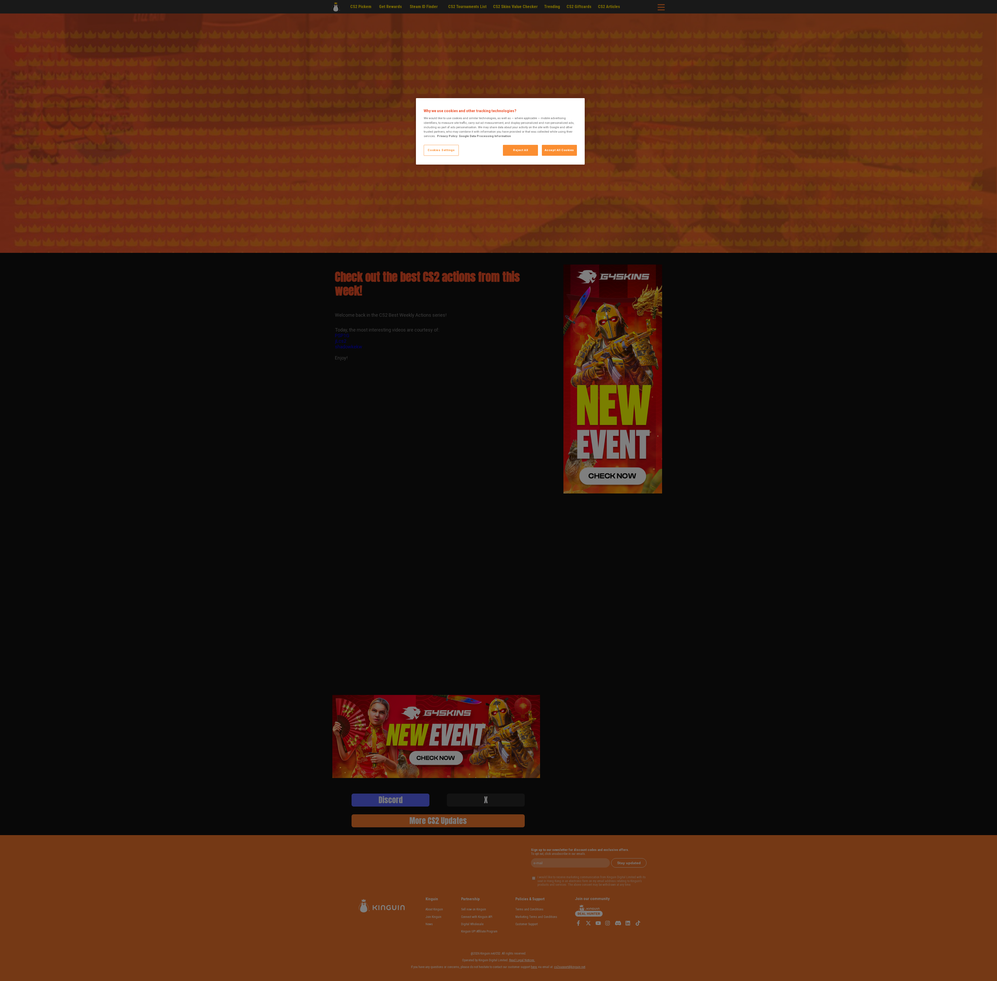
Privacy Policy (447, 136)
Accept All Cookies (559, 150)
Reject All (520, 150)
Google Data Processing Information (485, 136)
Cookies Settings (441, 150)
